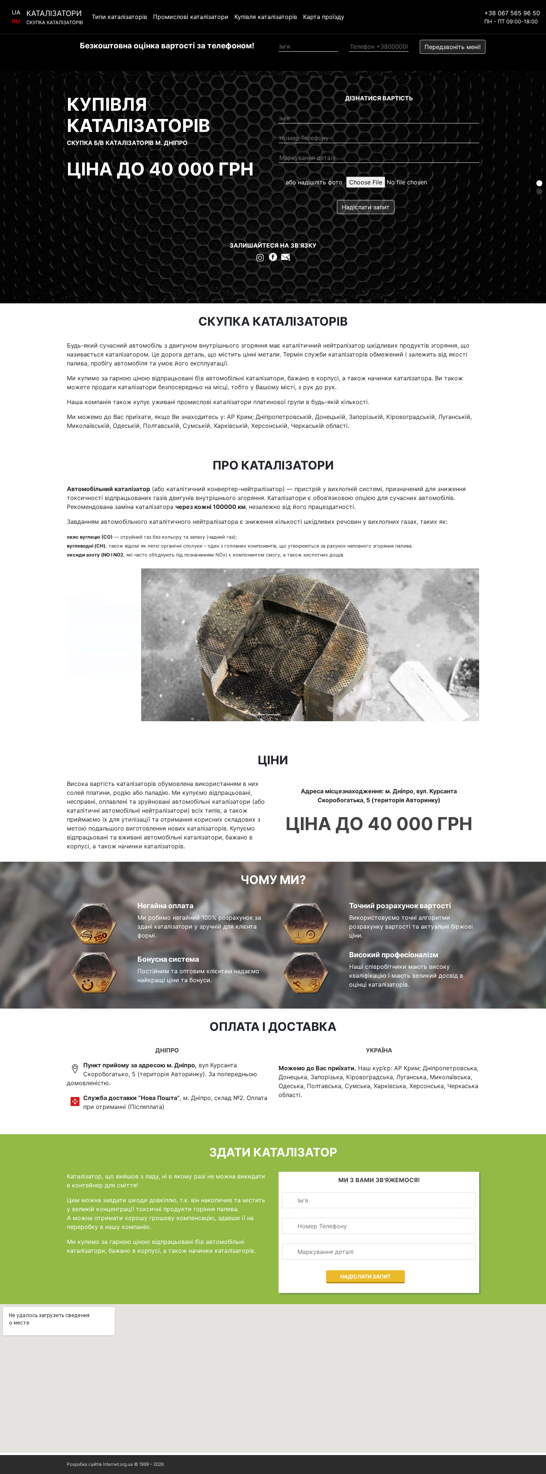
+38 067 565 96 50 (512, 13)
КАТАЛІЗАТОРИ (54, 17)
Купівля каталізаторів (265, 17)
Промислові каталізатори (190, 17)
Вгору (462, 1464)
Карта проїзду (323, 17)
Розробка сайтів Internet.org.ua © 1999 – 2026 (115, 1464)
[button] (539, 183)
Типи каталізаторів (119, 17)
